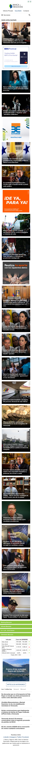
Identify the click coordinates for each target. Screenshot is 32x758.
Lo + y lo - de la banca (7, 630)
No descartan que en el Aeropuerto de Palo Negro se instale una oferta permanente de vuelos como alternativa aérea (15, 695)
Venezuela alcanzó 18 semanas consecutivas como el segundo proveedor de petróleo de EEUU (15, 720)
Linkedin (6, 737)
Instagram (13, 737)
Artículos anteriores (16, 684)
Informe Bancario (6, 626)
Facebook (25, 737)
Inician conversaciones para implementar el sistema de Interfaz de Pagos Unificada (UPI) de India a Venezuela (15, 712)
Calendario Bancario (7, 634)
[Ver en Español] (30, 1)
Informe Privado (8, 11)
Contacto (26, 11)
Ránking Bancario (6, 622)
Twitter (19, 737)
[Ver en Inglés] (28, 1)
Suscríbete (18, 11)
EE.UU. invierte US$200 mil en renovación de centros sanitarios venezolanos (15, 727)
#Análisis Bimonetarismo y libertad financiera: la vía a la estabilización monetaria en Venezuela (13, 704)
